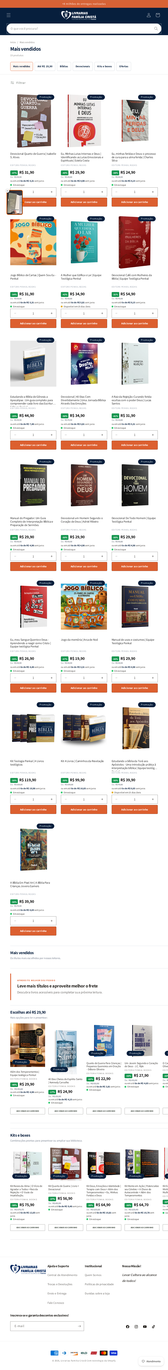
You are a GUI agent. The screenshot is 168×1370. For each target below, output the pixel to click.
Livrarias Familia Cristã (73, 1360)
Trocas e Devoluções (60, 1284)
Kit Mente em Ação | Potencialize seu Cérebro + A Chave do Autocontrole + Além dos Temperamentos (142, 1190)
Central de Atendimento (62, 1275)
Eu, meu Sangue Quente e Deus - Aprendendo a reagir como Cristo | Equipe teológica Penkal (30, 643)
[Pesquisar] (156, 29)
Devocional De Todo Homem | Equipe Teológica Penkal (134, 519)
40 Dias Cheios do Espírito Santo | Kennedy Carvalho (65, 1081)
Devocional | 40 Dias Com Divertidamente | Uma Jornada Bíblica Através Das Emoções (83, 400)
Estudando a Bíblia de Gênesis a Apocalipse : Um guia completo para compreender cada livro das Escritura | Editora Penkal (33, 400)
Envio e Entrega (57, 1293)
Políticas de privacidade (99, 1284)
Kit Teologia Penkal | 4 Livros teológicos (27, 762)
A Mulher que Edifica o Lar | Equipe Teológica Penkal (81, 276)
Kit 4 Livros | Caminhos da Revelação (82, 761)
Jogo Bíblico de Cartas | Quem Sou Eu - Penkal (33, 276)
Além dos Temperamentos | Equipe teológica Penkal (24, 1073)
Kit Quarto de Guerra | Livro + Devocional (63, 1187)
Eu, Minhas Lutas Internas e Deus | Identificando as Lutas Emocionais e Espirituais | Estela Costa (82, 157)
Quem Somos (93, 1275)
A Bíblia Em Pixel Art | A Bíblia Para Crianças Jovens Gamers (30, 884)
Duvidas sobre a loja (97, 1293)
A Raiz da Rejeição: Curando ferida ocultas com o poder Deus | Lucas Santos (131, 400)
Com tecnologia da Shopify (101, 1360)
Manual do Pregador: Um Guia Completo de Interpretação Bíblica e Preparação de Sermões (31, 521)
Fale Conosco (56, 1303)
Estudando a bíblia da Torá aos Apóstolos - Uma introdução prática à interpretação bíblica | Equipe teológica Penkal (135, 764)
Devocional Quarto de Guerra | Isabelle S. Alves (33, 155)
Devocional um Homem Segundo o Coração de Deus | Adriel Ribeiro (82, 519)
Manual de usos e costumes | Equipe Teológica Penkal (133, 641)
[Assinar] (79, 1326)
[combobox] (84, 29)
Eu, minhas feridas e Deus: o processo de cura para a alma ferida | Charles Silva (134, 157)
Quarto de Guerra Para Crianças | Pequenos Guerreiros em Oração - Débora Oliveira (103, 1066)
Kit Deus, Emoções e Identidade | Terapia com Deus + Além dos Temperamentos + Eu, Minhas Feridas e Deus (103, 1190)
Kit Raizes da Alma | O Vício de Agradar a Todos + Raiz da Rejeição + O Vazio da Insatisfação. (26, 1190)
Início (13, 42)
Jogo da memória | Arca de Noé (79, 639)
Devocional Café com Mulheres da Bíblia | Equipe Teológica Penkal (132, 276)
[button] (8, 15)
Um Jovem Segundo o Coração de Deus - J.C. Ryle (141, 1065)
